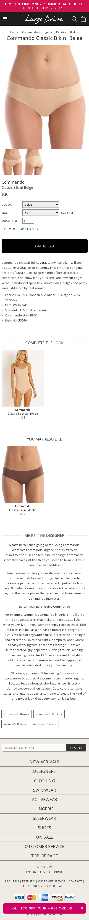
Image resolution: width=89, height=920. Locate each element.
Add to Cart (44, 246)
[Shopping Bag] (83, 19)
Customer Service (44, 846)
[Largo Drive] (44, 16)
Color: (7, 204)
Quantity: (9, 221)
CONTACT (75, 881)
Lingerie (44, 809)
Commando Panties (49, 714)
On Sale (44, 837)
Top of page (44, 856)
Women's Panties (44, 724)
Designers (44, 771)
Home (14, 32)
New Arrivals (44, 762)
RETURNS (28, 881)
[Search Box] (74, 19)
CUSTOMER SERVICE (51, 881)
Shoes (44, 827)
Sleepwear (44, 818)
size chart (68, 213)
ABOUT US (12, 881)
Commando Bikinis (16, 714)
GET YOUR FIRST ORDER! (48, 907)
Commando (13, 182)
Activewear (44, 799)
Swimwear (44, 790)
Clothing (44, 780)
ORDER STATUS (56, 886)
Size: (5, 213)
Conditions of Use (50, 914)
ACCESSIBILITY (32, 886)
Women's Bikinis (15, 724)
